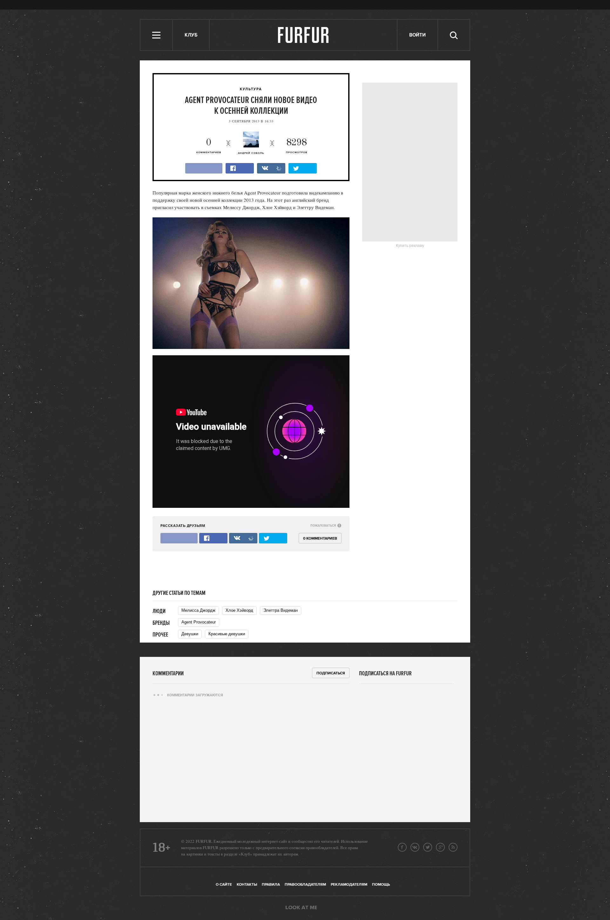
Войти (417, 35)
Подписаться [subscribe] (330, 673)
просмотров (296, 146)
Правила (271, 884)
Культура (251, 89)
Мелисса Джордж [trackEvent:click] (198, 610)
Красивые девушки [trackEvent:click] (226, 633)
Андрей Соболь (251, 153)
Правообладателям (305, 884)
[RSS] (453, 847)
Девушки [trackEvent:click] (189, 633)
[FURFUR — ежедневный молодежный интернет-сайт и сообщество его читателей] (303, 35)
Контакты (247, 884)
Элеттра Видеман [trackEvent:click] (280, 610)
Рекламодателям (349, 884)
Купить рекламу (410, 246)
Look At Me (301, 908)
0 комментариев (320, 538)
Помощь (381, 884)
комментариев (208, 146)
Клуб (191, 35)
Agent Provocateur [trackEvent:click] (198, 622)
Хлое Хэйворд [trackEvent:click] (239, 610)
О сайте (224, 884)
